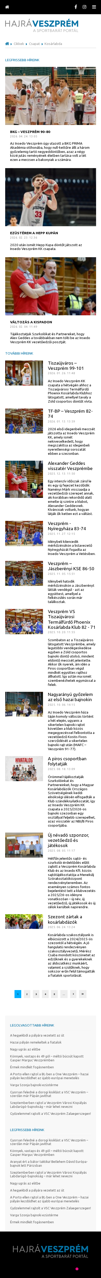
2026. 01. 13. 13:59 (61, 421)
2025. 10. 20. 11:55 (61, 632)
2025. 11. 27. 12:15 (61, 533)
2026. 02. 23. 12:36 (23, 237)
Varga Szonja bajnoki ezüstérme (34, 1085)
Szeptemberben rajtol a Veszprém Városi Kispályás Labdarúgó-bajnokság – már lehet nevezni (48, 1104)
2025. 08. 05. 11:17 (61, 850)
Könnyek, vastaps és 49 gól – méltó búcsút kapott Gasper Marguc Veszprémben (47, 1058)
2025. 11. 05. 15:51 (61, 573)
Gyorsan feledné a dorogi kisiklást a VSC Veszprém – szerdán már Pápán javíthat (49, 1094)
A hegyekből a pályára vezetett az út (37, 1035)
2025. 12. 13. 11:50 (61, 473)
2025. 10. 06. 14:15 (61, 704)
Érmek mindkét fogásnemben (32, 1067)
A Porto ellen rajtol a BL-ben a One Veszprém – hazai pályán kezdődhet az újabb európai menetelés (49, 1076)
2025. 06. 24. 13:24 (61, 927)
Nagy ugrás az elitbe (25, 1049)
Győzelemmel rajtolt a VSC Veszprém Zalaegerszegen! (50, 1113)
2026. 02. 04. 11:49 (23, 326)
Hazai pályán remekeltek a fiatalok (35, 1042)
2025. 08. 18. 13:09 (61, 769)
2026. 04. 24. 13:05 (23, 136)
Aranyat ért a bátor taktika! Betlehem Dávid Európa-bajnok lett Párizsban (49, 1163)
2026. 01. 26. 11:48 (61, 373)
